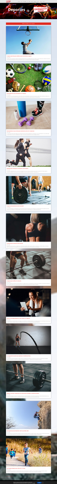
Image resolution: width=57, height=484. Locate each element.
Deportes (35, 1)
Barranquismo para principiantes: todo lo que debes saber (18, 430)
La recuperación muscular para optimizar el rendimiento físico (19, 355)
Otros (43, 1)
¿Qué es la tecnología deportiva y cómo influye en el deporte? (18, 318)
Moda (29, 1)
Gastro (38, 1)
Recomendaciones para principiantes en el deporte (16, 93)
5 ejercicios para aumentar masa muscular (15, 243)
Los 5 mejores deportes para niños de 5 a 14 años (16, 468)
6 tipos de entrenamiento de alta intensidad (15, 205)
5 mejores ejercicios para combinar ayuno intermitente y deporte (19, 56)
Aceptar (39, 482)
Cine (21, 1)
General (19, 1)
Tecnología (24, 1)
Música (41, 1)
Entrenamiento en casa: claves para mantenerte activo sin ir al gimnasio (20, 131)
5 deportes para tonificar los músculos (14, 280)
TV (27, 1)
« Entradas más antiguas (9, 476)
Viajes (32, 1)
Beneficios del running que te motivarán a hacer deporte (17, 168)
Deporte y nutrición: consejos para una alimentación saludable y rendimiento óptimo (23, 393)
